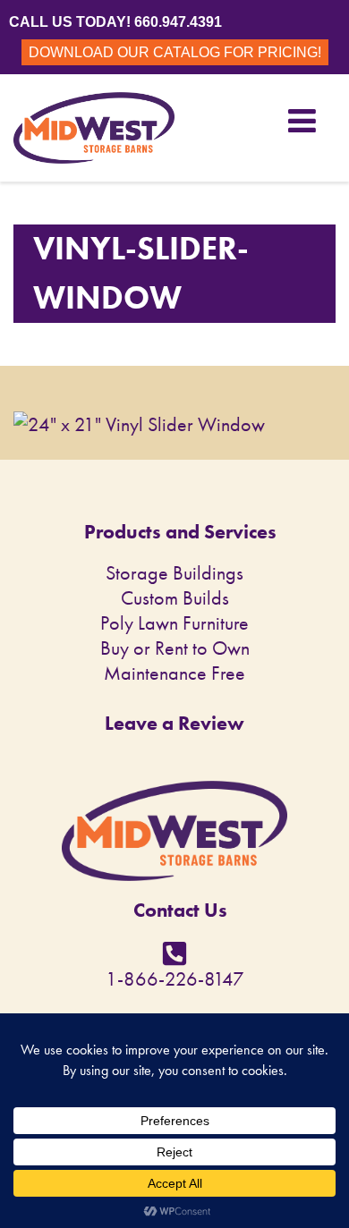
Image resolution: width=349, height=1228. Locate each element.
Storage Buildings (174, 573)
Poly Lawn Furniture (174, 623)
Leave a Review (174, 723)
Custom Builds (175, 598)
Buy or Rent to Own (175, 648)
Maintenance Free (174, 673)
